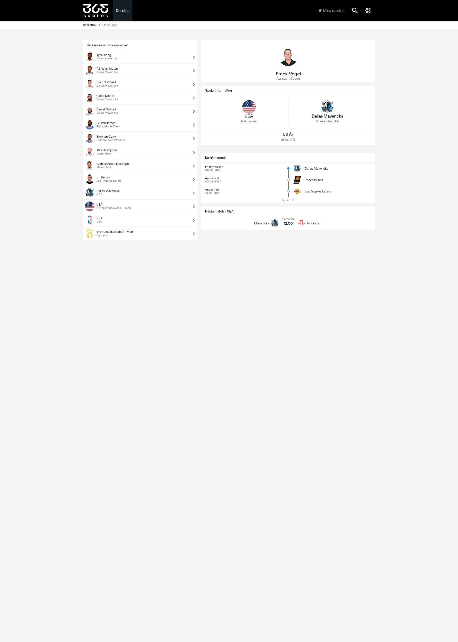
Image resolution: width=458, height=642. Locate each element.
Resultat (123, 10)
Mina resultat (333, 10)
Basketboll (90, 25)
